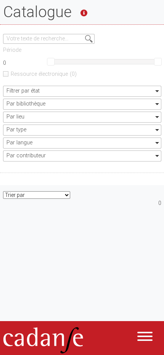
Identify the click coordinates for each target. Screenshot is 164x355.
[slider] (51, 62)
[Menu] (145, 337)
